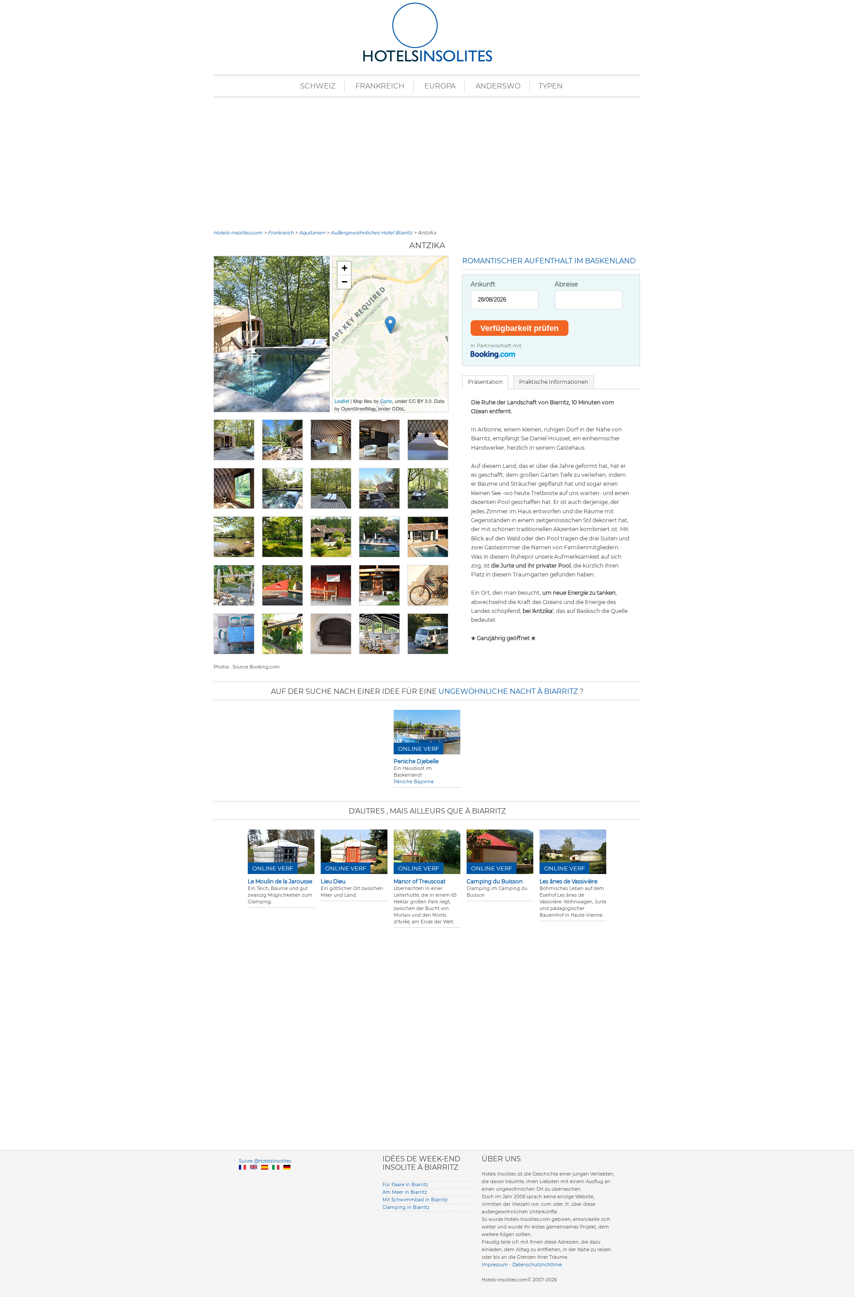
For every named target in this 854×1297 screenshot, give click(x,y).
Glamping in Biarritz (406, 1207)
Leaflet (341, 400)
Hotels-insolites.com (238, 233)
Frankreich (379, 86)
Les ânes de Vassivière (568, 881)
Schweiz (317, 86)
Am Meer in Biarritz (405, 1192)
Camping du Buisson (495, 881)
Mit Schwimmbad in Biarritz (415, 1200)
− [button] (344, 281)
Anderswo (497, 86)
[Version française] (242, 1177)
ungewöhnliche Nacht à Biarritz (508, 691)
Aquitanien (312, 233)
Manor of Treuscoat (420, 881)
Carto (386, 400)
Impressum (495, 1265)
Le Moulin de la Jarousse (280, 881)
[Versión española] (264, 1177)
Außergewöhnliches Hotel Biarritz (371, 233)
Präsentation (485, 382)
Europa (439, 86)
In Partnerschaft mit (496, 345)
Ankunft (483, 284)
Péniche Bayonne (414, 782)
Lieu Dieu (333, 881)
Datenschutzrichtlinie (537, 1265)
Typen (551, 86)
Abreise (566, 284)
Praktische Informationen (553, 382)
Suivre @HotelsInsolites (265, 1161)
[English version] (253, 1177)
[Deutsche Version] (286, 1177)
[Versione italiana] (275, 1177)
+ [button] (344, 268)
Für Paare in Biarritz (405, 1185)
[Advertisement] (427, 162)
